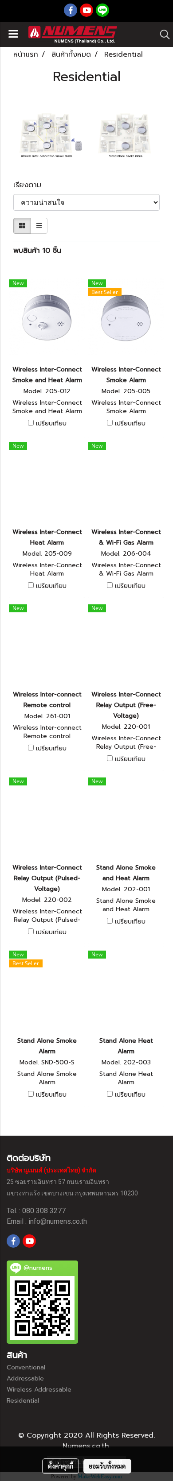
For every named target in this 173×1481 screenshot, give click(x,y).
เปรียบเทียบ (51, 423)
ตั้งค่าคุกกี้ (60, 1466)
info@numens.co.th (57, 1221)
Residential (23, 1400)
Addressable (25, 1378)
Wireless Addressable (39, 1389)
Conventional (26, 1367)
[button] (162, 34)
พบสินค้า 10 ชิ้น (37, 250)
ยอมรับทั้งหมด (107, 1466)
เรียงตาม (31, 185)
